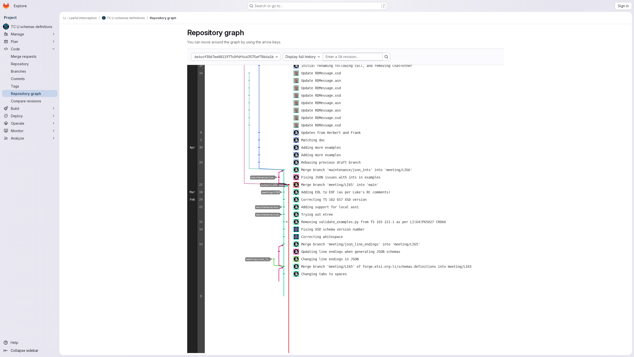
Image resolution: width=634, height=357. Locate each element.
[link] (259, 65)
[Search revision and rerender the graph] (386, 57)
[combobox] (303, 57)
